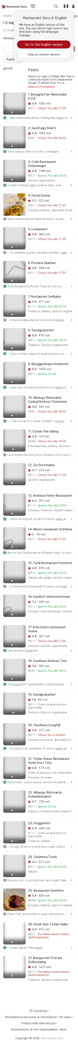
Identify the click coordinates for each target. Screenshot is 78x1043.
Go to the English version (44, 44)
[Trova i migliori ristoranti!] (14, 6)
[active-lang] (66, 6)
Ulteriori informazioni (41, 86)
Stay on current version (44, 54)
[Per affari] (32, 6)
